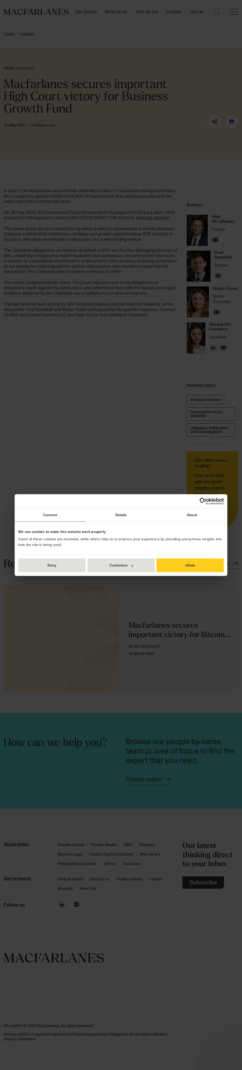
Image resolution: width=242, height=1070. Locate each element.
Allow (190, 565)
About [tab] (192, 515)
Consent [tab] (50, 515)
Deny (52, 565)
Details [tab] (121, 515)
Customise (118, 565)
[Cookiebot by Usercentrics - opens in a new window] (203, 501)
